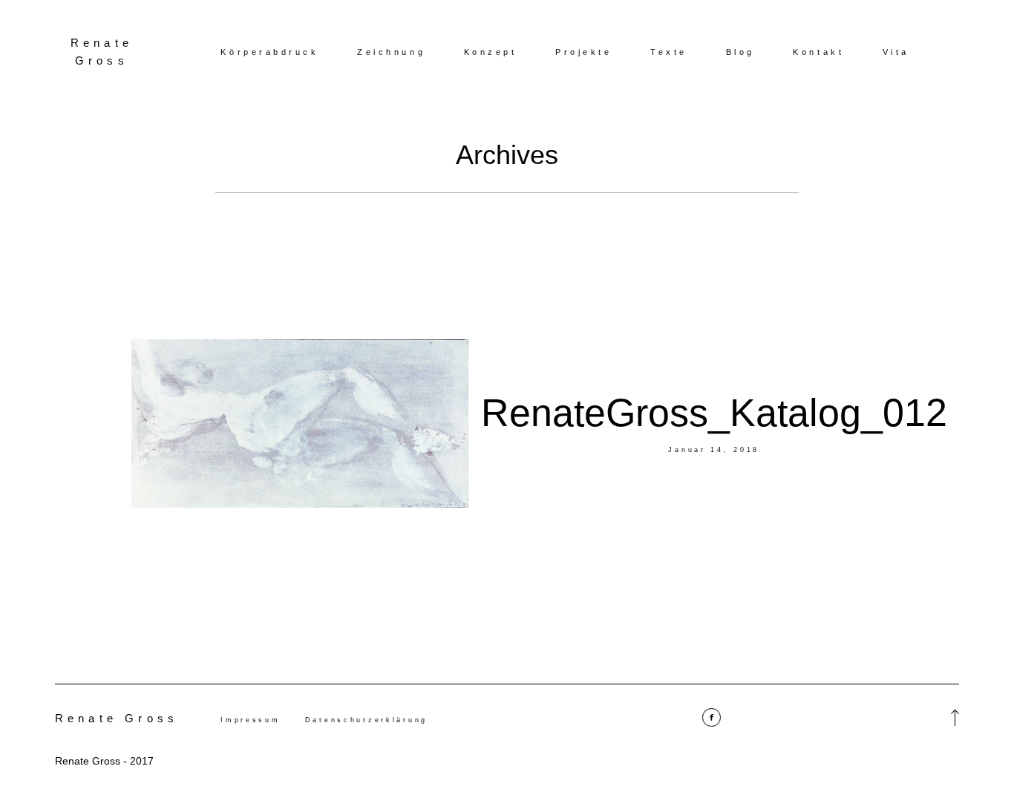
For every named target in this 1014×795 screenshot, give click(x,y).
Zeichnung (391, 52)
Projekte (583, 52)
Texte (668, 52)
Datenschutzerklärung (366, 720)
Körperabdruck (269, 52)
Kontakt (818, 52)
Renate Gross (102, 51)
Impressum (250, 720)
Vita (896, 52)
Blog (740, 52)
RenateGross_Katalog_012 (714, 412)
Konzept (490, 52)
